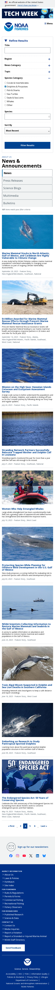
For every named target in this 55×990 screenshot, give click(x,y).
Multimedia (11, 195)
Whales (10, 101)
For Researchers (10, 911)
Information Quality (39, 974)
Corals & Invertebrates (18, 82)
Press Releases (13, 180)
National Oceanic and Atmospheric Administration (26, 983)
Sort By (8, 125)
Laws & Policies (11, 878)
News (8, 173)
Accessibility (11, 974)
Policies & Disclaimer (15, 977)
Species (8, 111)
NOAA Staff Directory (14, 939)
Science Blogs (12, 188)
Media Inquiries (11, 929)
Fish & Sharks (13, 90)
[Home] (15, 26)
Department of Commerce (27, 980)
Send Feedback (13, 947)
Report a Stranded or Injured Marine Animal (25, 936)
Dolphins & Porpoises (17, 86)
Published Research (13, 914)
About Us (7, 157)
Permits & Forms (12, 896)
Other (10, 105)
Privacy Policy (32, 977)
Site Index (9, 885)
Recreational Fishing (14, 903)
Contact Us (7, 922)
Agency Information (12, 871)
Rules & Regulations (14, 892)
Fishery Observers (13, 907)
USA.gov (44, 977)
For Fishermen (9, 889)
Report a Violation (13, 932)
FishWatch (9, 881)
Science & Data (11, 918)
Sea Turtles (12, 94)
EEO (20, 974)
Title (7, 45)
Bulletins (9, 203)
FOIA (27, 974)
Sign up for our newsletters (33, 846)
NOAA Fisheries (27, 986)
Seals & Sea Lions (15, 97)
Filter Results (27, 145)
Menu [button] (50, 23)
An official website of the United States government (24, 4)
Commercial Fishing (13, 900)
